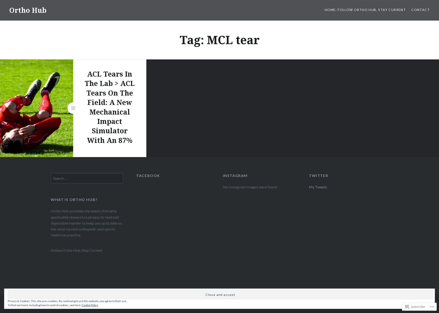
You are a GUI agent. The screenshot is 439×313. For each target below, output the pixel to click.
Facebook (148, 175)
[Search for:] (87, 178)
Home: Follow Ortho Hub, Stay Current (365, 10)
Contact (420, 10)
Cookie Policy (90, 305)
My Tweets (318, 187)
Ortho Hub (27, 10)
